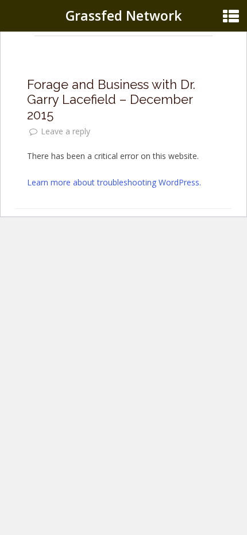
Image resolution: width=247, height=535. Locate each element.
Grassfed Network (123, 15)
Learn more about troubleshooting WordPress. (114, 182)
